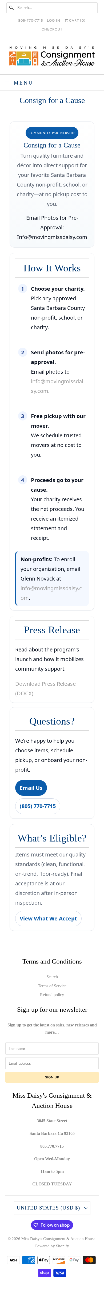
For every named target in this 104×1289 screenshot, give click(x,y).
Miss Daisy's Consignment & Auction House (58, 1239)
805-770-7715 (30, 20)
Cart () (77, 20)
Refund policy (52, 994)
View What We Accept (48, 918)
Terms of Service (52, 986)
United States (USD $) (49, 1208)
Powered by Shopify (52, 1246)
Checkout (52, 29)
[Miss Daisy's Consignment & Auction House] (52, 56)
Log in (53, 20)
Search (52, 977)
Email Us (31, 787)
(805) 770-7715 (38, 806)
